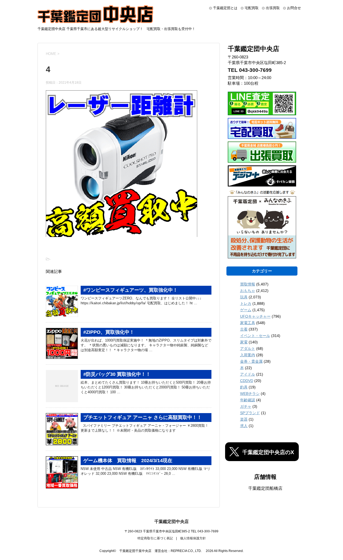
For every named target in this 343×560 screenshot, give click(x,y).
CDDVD (246, 381)
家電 (244, 342)
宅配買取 (252, 8)
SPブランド (250, 413)
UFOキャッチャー (255, 316)
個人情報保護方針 (193, 538)
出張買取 (273, 8)
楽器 (244, 419)
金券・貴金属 (251, 361)
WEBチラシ (250, 393)
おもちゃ (247, 290)
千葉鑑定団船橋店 (265, 488)
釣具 (244, 387)
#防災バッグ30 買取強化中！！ (117, 374)
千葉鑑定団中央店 (171, 521)
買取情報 (247, 284)
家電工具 (247, 323)
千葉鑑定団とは (225, 8)
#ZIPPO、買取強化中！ (108, 332)
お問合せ (294, 8)
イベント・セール (255, 335)
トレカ (245, 303)
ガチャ (245, 406)
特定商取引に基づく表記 (155, 538)
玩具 (244, 297)
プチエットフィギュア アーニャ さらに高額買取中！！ (142, 417)
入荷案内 (247, 355)
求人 (244, 426)
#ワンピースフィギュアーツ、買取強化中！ (130, 290)
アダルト (247, 348)
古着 (244, 329)
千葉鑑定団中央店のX (268, 452)
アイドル (247, 374)
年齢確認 (247, 400)
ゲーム (245, 310)
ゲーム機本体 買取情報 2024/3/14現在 (127, 460)
